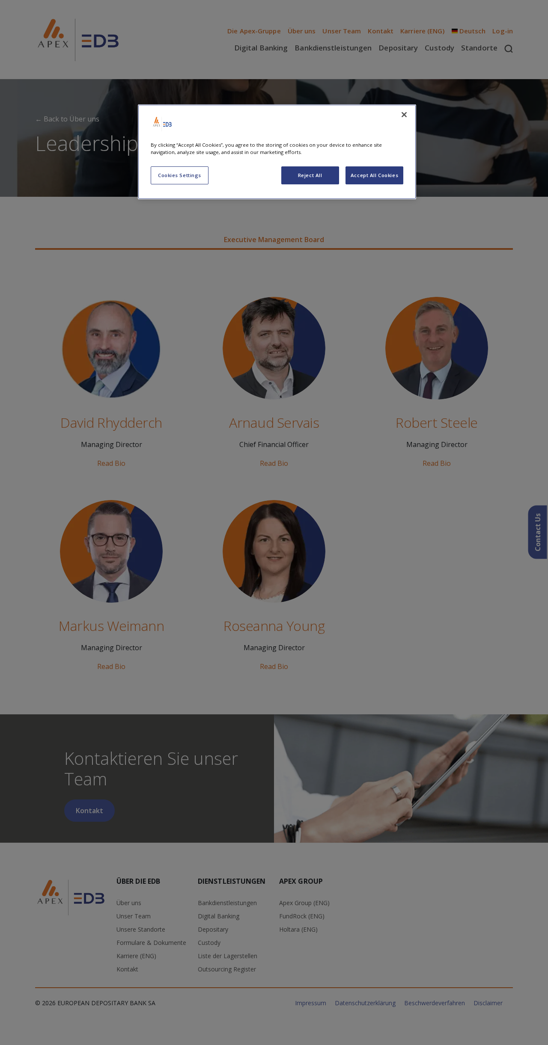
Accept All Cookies (374, 175)
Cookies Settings (179, 175)
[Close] (404, 114)
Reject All (310, 175)
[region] (277, 151)
